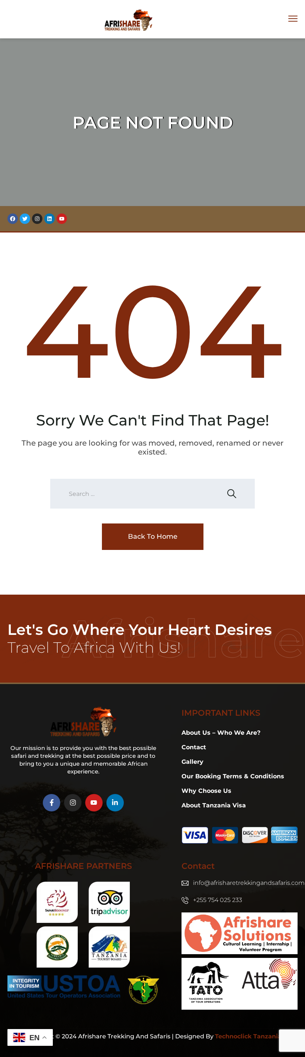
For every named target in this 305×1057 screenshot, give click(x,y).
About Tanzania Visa (214, 805)
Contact (194, 747)
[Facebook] (12, 218)
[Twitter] (25, 218)
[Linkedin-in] (115, 802)
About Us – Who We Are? (221, 732)
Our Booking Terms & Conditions (233, 776)
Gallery (192, 761)
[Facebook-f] (51, 802)
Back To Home (152, 536)
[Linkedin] (49, 218)
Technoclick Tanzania (248, 1036)
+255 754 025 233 (217, 899)
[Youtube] (62, 218)
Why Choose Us (206, 790)
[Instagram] (37, 218)
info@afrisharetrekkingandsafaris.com (249, 882)
